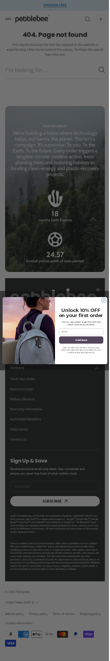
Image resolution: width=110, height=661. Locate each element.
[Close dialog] (102, 300)
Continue (79, 339)
